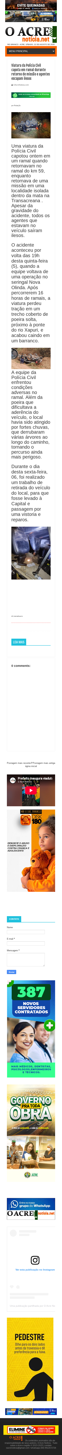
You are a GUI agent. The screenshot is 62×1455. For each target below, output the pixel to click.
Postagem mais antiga (44, 763)
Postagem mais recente (19, 763)
